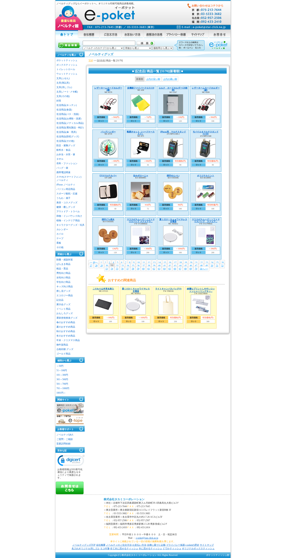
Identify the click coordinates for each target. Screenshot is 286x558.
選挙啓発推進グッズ (66, 317)
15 (165, 262)
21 (196, 262)
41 (164, 265)
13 (154, 262)
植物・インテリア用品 (68, 220)
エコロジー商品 (64, 295)
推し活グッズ (63, 291)
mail (201, 27)
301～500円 (62, 379)
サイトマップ (207, 545)
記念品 (59, 300)
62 (154, 268)
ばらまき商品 (63, 264)
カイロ (59, 234)
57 (127, 268)
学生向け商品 (63, 282)
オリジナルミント (205, 175)
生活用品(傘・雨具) (66, 132)
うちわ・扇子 (63, 198)
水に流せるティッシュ (150, 548)
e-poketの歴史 (192, 545)
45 (185, 265)
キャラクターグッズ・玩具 (70, 225)
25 (217, 262)
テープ (59, 238)
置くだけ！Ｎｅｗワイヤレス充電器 (173, 220)
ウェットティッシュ (66, 73)
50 (212, 265)
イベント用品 (63, 309)
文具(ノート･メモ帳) (67, 91)
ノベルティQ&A (64, 434)
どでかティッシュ (172, 548)
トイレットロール (65, 69)
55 (117, 268)
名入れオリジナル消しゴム (86, 548)
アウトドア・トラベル (68, 211)
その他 (59, 247)
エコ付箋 (105, 548)
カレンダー (62, 229)
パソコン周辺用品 (65, 189)
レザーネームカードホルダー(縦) (206, 89)
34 (128, 265)
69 (190, 268)
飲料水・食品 (63, 150)
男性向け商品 (63, 273)
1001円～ (61, 392)
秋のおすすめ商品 (65, 331)
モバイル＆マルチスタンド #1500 (205, 132)
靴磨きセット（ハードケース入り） (141, 132)
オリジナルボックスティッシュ (198, 548)
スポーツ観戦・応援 (66, 193)
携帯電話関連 (63, 172)
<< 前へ (94, 262)
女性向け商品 (63, 277)
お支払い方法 (139, 545)
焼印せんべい (173, 175)
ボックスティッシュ (66, 64)
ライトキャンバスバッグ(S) (168, 288)
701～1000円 (62, 388)
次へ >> (204, 268)
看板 (58, 243)
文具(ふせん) (63, 78)
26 (222, 262)
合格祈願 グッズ (64, 349)
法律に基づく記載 (156, 545)
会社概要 (100, 545)
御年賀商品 (62, 344)
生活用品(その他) (65, 141)
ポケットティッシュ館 (217, 555)
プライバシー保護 (175, 545)
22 (201, 262)
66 (175, 268)
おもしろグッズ (64, 313)
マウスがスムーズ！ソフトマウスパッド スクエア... (206, 220)
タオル (59, 159)
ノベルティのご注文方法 (119, 545)
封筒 (58, 100)
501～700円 (62, 384)
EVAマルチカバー (108, 175)
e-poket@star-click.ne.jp (147, 538)
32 (117, 265)
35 (133, 265)
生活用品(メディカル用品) (70, 123)
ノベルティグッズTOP (84, 545)
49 (206, 265)
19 (186, 262)
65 (169, 268)
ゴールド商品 (63, 353)
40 (159, 265)
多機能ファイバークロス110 (140, 88)
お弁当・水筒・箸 (65, 154)
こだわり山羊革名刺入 (103, 288)
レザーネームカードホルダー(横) (108, 89)
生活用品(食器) (64, 109)
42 (170, 265)
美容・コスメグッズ (66, 202)
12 (149, 262)
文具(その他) (63, 96)
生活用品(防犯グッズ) (67, 136)
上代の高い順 (170, 79)
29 (101, 265)
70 (196, 268)
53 (106, 268)
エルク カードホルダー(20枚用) (173, 89)
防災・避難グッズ (65, 145)
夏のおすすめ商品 (65, 326)
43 (175, 265)
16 (170, 262)
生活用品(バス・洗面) (67, 114)
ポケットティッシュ (66, 60)
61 (148, 268)
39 (154, 265)
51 (217, 265)
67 (180, 268)
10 (138, 262)
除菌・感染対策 (64, 259)
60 (143, 268)
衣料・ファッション (66, 163)
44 (180, 265)
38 (149, 265)
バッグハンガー (108, 131)
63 (159, 268)
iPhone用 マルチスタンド (173, 131)
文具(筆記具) (63, 82)
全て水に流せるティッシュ (124, 548)
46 (191, 265)
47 (196, 265)
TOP (91, 60)
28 (96, 265)
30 (107, 265)
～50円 (59, 366)
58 (133, 268)
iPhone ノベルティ (65, 184)
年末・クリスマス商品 (68, 340)
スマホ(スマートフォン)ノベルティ (68, 178)
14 (159, 262)
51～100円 (61, 370)
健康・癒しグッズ (65, 207)
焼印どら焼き (108, 219)
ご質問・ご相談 (64, 439)
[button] (71, 461)
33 (122, 265)
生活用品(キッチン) (66, 105)
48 (201, 265)
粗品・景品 (62, 268)
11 (144, 262)
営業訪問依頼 (63, 443)
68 (185, 268)
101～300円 (62, 375)
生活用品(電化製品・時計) (70, 127)
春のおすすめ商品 (65, 322)
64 (164, 268)
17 (175, 262)
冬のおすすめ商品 (65, 335)
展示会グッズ (63, 304)
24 (212, 262)
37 (143, 265)
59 (138, 268)
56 (122, 268)
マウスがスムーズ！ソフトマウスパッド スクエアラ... (141, 220)
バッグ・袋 (62, 168)
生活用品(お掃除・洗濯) (68, 118)
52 (222, 265)
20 (191, 262)
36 (138, 265)
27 (91, 265)
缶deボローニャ (140, 175)
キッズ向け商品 (64, 286)
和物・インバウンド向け (69, 216)
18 (180, 262)
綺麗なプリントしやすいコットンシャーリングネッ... (201, 289)
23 (207, 262)
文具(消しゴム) (64, 87)
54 (112, 268)
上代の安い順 (153, 79)
